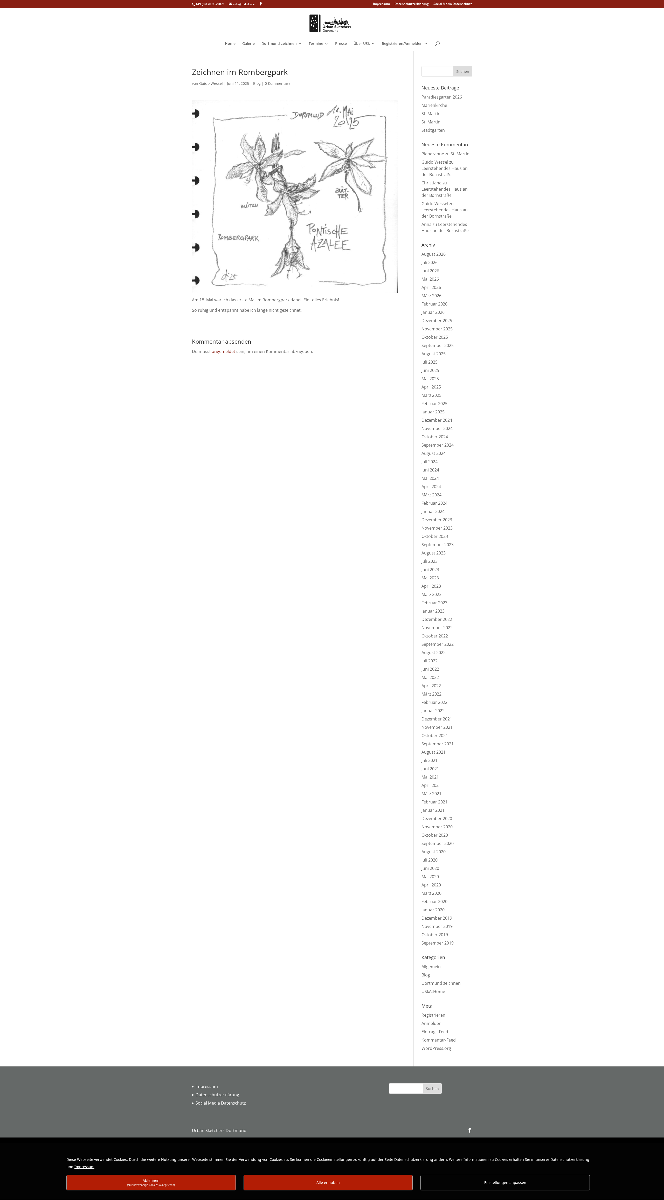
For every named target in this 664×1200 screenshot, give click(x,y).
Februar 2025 (434, 403)
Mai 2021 (430, 777)
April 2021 (431, 785)
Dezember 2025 (436, 320)
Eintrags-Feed (434, 1032)
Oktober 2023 (434, 536)
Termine (316, 44)
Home (230, 44)
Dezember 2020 (436, 818)
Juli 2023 (429, 561)
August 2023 (433, 553)
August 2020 (433, 852)
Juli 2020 (429, 860)
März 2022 (431, 694)
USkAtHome (433, 991)
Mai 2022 (430, 677)
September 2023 (437, 544)
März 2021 (431, 793)
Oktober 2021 (434, 735)
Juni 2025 (430, 370)
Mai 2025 (430, 378)
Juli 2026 (429, 262)
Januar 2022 (433, 710)
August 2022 (433, 652)
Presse (341, 44)
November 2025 (437, 329)
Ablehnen (151, 1182)
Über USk (362, 44)
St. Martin (430, 113)
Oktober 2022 (434, 636)
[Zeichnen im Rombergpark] (295, 293)
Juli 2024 (429, 461)
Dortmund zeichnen (279, 44)
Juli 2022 (429, 661)
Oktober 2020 (434, 835)
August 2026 (433, 254)
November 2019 (437, 926)
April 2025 (431, 387)
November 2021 (437, 727)
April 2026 (431, 287)
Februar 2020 (434, 901)
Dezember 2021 (436, 719)
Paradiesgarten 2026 (441, 97)
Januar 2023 (433, 611)
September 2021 (437, 744)
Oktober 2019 (434, 935)
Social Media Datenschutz (452, 4)
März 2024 (431, 495)
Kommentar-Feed (438, 1040)
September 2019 (437, 943)
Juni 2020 (430, 868)
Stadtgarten (433, 130)
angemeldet (223, 351)
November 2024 (437, 428)
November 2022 (437, 627)
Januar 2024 (433, 511)
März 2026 (431, 296)
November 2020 (437, 827)
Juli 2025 (429, 362)
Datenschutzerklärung (412, 4)
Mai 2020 (430, 876)
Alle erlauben (328, 1182)
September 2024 (437, 445)
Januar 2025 (433, 412)
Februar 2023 (434, 603)
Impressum (381, 4)
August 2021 (433, 752)
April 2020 (431, 885)
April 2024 (431, 486)
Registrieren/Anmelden (402, 44)
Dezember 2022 (436, 619)
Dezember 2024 (436, 420)
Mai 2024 (430, 478)
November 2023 (437, 528)
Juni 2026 (430, 271)
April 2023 (431, 586)
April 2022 (431, 686)
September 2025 (437, 345)
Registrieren (433, 1015)
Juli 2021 (429, 760)
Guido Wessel (211, 83)
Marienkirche (434, 105)
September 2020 (437, 843)
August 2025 (433, 354)
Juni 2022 (430, 669)
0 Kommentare (277, 83)
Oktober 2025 (434, 337)
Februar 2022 (434, 702)
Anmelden (431, 1023)
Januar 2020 (433, 910)
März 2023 (431, 594)
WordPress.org (436, 1048)
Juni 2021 (430, 769)
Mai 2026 (430, 279)
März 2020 (431, 893)
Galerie (248, 44)
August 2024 (433, 453)
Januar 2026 (433, 312)
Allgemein (431, 966)
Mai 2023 (430, 578)
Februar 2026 (434, 304)
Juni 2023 (430, 569)
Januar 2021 (433, 810)
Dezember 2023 (436, 520)
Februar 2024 (434, 503)
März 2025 (431, 395)
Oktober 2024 (434, 437)
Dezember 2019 (436, 918)
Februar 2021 (434, 802)
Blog (257, 83)
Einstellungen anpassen (505, 1182)
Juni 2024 (430, 470)
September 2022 (437, 644)
